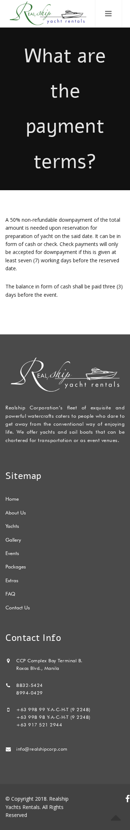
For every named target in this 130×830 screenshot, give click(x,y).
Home (12, 499)
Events (12, 553)
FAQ (10, 594)
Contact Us (17, 607)
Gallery (13, 540)
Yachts (12, 526)
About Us (15, 513)
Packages (15, 567)
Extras (11, 580)
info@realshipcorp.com (42, 749)
